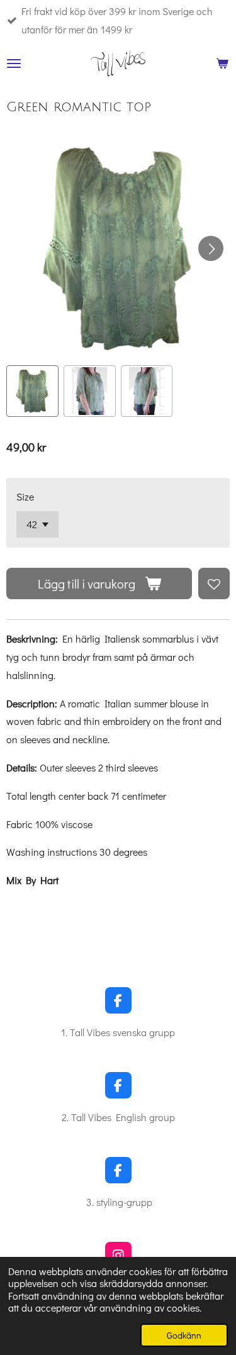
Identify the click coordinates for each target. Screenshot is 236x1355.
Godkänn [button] (184, 1335)
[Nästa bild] (210, 248)
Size (25, 496)
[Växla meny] (14, 63)
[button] (32, 391)
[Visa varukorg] (222, 63)
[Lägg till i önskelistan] (214, 583)
